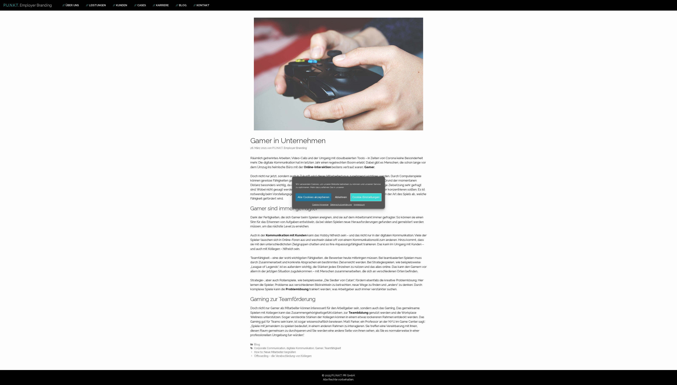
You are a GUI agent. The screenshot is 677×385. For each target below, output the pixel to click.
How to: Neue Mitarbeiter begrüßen (275, 351)
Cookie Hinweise (320, 204)
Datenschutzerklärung (341, 204)
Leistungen (97, 5)
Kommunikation (285, 162)
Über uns (72, 5)
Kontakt (203, 5)
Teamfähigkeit (332, 348)
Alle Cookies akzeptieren (313, 197)
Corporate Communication (269, 348)
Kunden (121, 5)
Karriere (162, 5)
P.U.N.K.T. (28, 5)
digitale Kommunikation (300, 348)
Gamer (319, 348)
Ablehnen (341, 197)
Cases (141, 5)
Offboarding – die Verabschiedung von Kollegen (283, 355)
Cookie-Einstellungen (366, 197)
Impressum (359, 204)
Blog (182, 5)
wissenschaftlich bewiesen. (325, 321)
